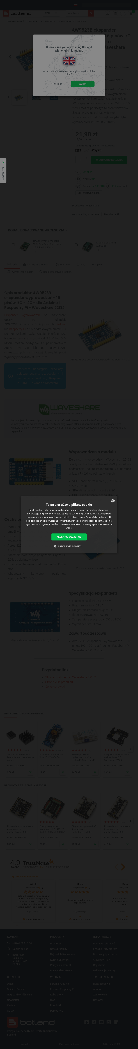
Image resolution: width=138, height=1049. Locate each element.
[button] (69, 546)
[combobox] (113, 501)
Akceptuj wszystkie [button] (69, 537)
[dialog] (69, 524)
